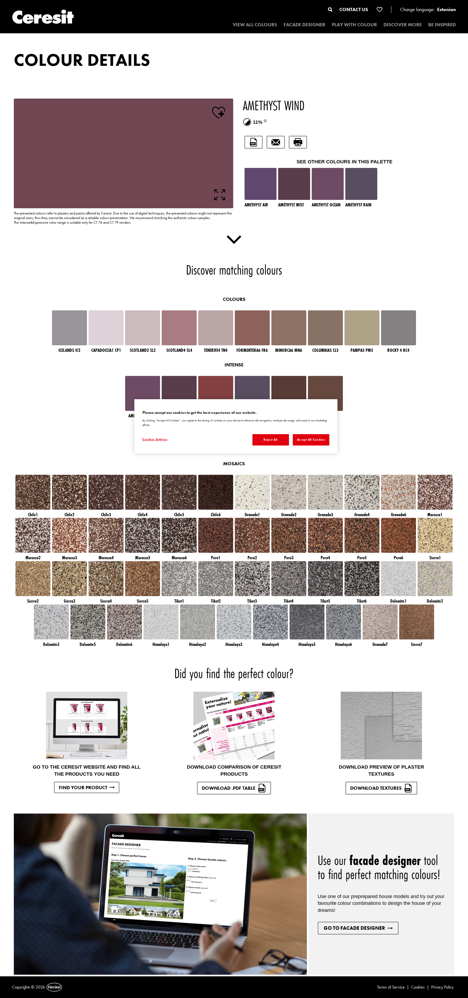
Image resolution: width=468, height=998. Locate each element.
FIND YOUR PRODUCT (83, 787)
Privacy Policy (442, 987)
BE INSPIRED (442, 24)
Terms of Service (391, 987)
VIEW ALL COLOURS (255, 24)
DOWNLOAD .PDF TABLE (228, 788)
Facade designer (304, 24)
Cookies (418, 987)
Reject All (271, 439)
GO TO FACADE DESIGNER (354, 928)
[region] (235, 426)
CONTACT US (353, 9)
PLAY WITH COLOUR (354, 24)
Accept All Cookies (311, 439)
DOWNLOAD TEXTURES (376, 788)
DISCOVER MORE (403, 24)
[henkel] (54, 987)
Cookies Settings (154, 439)
